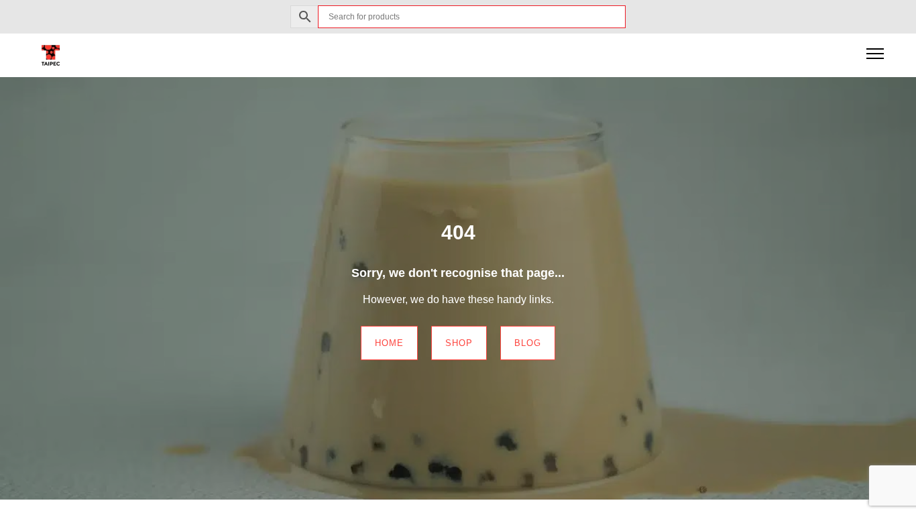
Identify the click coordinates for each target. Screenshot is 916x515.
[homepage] (50, 54)
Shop (459, 343)
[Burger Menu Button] (875, 55)
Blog (527, 343)
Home (389, 343)
